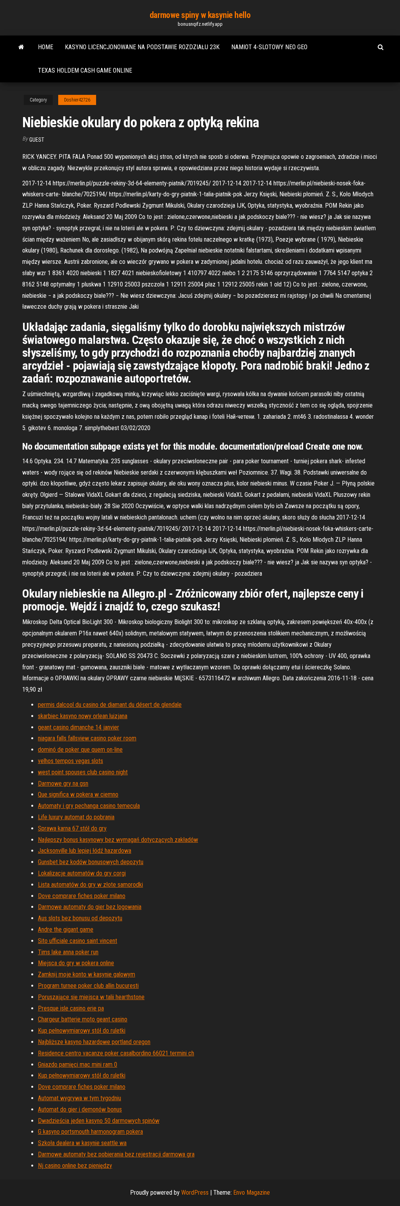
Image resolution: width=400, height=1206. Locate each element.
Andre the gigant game (65, 929)
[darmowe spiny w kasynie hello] (21, 47)
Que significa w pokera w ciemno (78, 794)
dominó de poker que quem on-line (80, 749)
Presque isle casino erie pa (71, 1008)
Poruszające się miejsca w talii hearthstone (91, 997)
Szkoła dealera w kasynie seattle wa (82, 1143)
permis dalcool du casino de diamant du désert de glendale (110, 704)
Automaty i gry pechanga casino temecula (89, 805)
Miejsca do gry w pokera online (76, 963)
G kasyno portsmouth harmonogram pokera (90, 1131)
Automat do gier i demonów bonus (80, 1109)
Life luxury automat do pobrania (76, 817)
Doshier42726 (77, 100)
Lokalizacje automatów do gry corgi (82, 873)
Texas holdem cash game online (85, 70)
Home (45, 47)
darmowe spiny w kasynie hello (200, 15)
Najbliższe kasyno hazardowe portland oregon (94, 1042)
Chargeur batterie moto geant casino (82, 1019)
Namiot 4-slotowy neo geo (269, 47)
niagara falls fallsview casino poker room (87, 738)
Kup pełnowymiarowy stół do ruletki (81, 1030)
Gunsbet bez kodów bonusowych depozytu (90, 862)
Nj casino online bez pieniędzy (75, 1165)
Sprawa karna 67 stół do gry (72, 828)
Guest (36, 140)
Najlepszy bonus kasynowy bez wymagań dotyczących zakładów (118, 839)
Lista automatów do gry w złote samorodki (90, 884)
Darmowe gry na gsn (63, 783)
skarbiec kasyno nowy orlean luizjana (82, 716)
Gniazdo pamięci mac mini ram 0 (77, 1064)
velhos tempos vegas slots (70, 761)
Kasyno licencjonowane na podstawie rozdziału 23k (142, 47)
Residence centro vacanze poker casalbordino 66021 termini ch (116, 1053)
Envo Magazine (251, 1192)
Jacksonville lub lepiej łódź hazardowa (84, 850)
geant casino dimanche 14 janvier (78, 727)
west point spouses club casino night (83, 772)
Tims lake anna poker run (68, 952)
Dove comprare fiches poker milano (81, 896)
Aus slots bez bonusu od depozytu (80, 918)
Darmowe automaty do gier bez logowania (89, 907)
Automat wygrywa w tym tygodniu (79, 1098)
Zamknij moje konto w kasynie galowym (86, 974)
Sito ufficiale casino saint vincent (77, 941)
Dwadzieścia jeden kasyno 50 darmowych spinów (98, 1120)
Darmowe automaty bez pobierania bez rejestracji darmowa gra (116, 1154)
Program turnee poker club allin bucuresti (88, 985)
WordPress (195, 1192)
